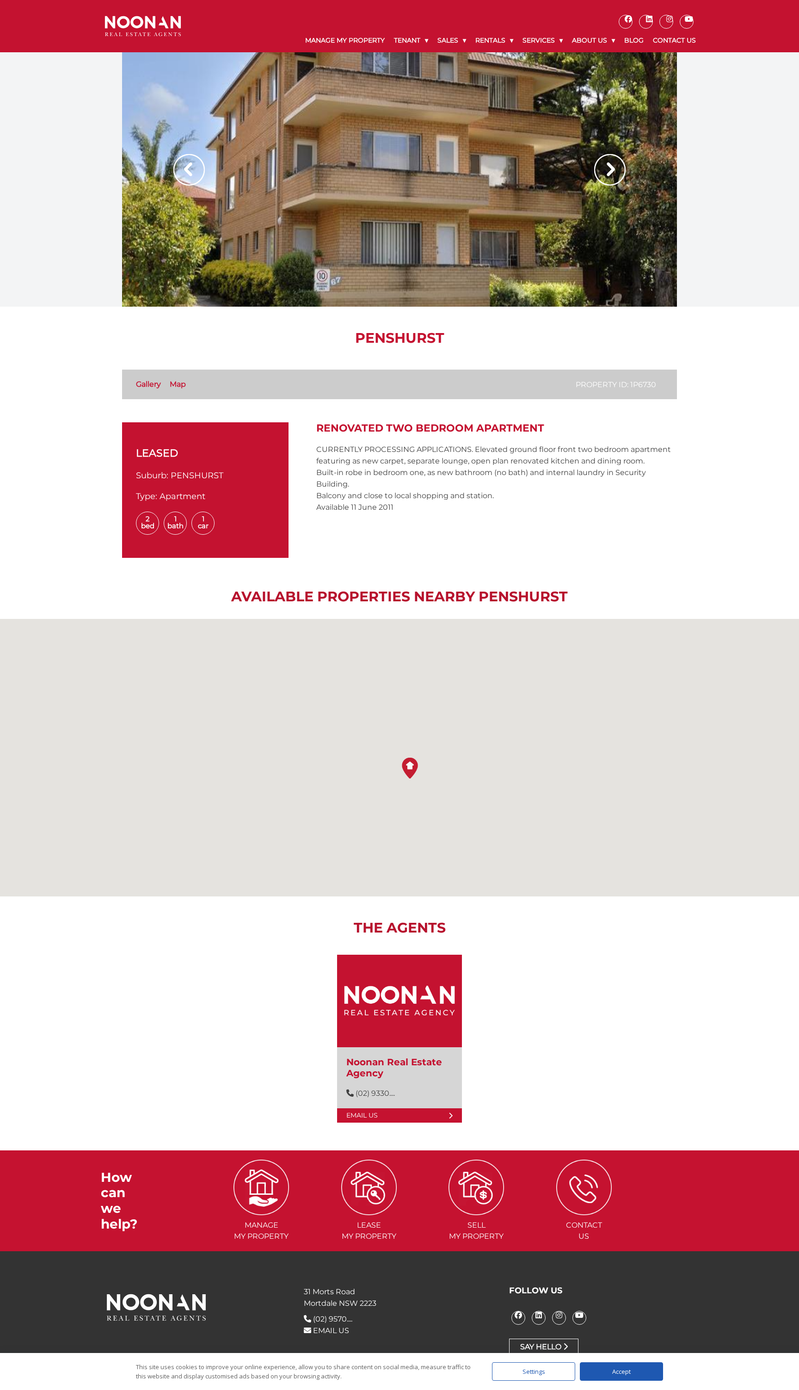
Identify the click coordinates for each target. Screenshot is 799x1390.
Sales (447, 40)
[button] (410, 768)
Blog (634, 40)
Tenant (407, 40)
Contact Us (674, 40)
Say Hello (541, 1346)
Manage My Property (345, 40)
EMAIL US (330, 1330)
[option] (399, 179)
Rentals (490, 40)
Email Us (362, 1115)
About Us (589, 40)
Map (178, 384)
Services (538, 40)
